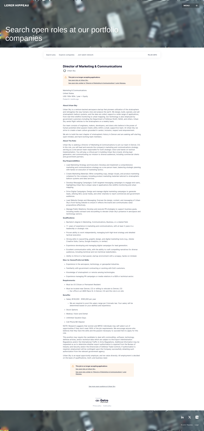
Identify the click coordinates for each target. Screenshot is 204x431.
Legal (197, 425)
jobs (51, 55)
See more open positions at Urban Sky (102, 386)
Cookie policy (107, 406)
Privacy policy (97, 406)
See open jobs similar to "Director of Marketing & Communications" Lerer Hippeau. (97, 83)
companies (66, 55)
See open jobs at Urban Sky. (78, 80)
